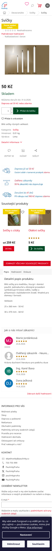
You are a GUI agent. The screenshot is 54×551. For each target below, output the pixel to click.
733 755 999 (11, 462)
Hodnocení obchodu (11, 437)
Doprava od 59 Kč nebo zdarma (16, 103)
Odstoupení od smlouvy (12, 440)
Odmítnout (13, 544)
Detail (8, 248)
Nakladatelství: (15, 36)
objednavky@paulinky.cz (17, 458)
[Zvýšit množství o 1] (11, 109)
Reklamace (6, 422)
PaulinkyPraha (12, 467)
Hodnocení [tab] (16, 271)
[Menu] (47, 5)
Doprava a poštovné (11, 418)
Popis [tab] (6, 271)
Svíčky (16, 129)
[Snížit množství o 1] (11, 112)
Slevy (3, 415)
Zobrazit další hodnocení (39, 393)
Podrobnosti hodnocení (12, 33)
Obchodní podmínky (11, 426)
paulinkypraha (13, 475)
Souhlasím (38, 544)
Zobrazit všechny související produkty (27, 263)
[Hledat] (32, 5)
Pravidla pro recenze (11, 433)
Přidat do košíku (27, 110)
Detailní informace (10, 142)
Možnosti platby (9, 411)
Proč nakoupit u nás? (11, 444)
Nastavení (26, 534)
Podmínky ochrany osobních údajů (18, 429)
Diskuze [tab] (27, 271)
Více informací (34, 527)
